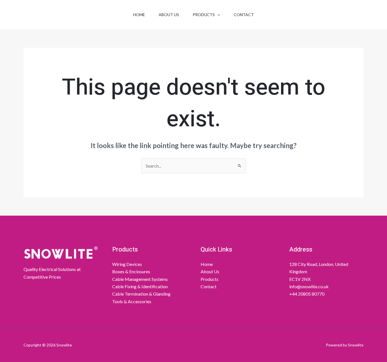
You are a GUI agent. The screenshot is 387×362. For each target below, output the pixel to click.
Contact (244, 14)
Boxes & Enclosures (131, 271)
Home (139, 14)
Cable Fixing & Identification (140, 286)
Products (204, 14)
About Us (169, 14)
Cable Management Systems (140, 279)
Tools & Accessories (131, 301)
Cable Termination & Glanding (141, 293)
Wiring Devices (127, 264)
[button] (217, 14)
